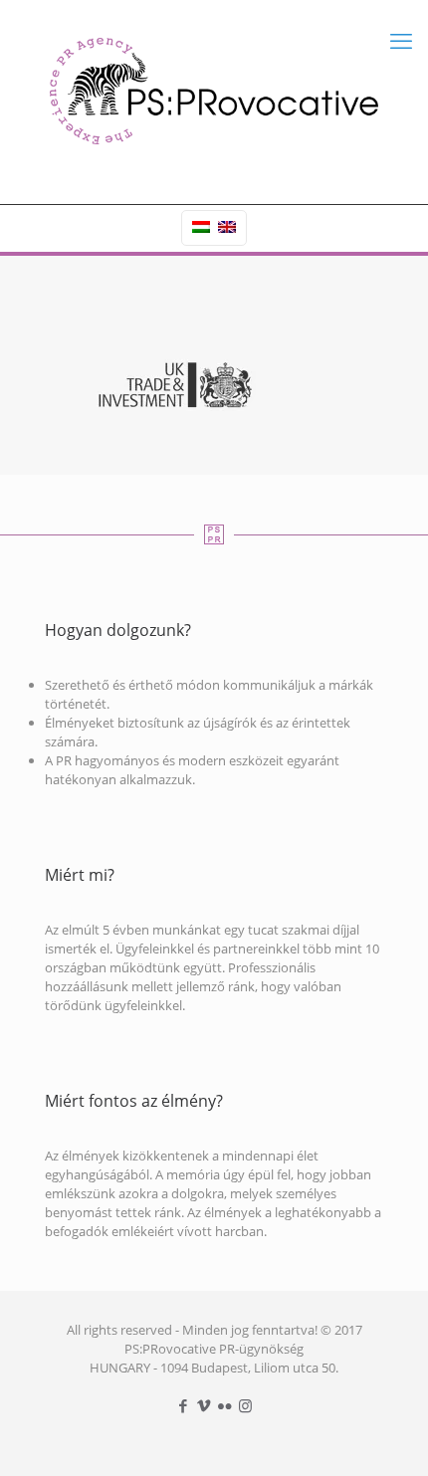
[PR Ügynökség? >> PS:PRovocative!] (214, 90)
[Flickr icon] (224, 1405)
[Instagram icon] (245, 1405)
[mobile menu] (401, 40)
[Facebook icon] (182, 1405)
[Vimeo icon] (203, 1405)
